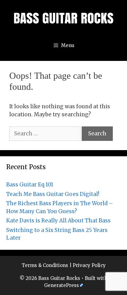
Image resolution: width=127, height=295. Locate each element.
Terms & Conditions (45, 265)
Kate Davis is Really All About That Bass (58, 220)
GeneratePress (61, 285)
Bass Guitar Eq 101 (29, 184)
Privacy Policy (89, 265)
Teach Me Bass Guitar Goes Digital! (52, 194)
